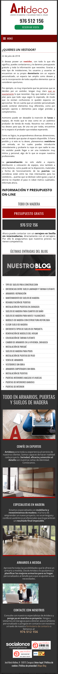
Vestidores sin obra (15, 364)
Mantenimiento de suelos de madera (22, 298)
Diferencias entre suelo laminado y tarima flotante (30, 289)
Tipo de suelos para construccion (22, 284)
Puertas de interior (15, 386)
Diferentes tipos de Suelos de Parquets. (24, 329)
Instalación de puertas (17, 373)
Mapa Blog (42, 665)
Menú (10, 38)
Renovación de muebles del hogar (22, 333)
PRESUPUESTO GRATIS (29, 213)
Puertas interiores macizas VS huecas (24, 377)
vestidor (27, 61)
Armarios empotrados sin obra (20, 369)
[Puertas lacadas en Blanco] (29, 439)
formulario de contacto (38, 626)
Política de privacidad (28, 665)
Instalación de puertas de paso (20, 355)
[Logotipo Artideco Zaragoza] (29, 13)
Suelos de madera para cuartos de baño (24, 311)
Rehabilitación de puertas (18, 302)
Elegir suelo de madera (17, 324)
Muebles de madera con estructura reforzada (28, 320)
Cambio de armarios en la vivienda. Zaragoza (27, 342)
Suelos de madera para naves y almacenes (25, 315)
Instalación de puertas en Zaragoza (22, 306)
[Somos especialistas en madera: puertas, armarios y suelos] (29, 497)
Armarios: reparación (16, 293)
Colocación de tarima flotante (20, 337)
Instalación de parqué (16, 346)
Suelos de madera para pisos (19, 351)
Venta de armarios (14, 360)
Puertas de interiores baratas (20, 382)
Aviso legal (39, 662)
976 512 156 (31, 20)
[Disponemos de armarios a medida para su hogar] (29, 555)
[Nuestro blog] (29, 275)
